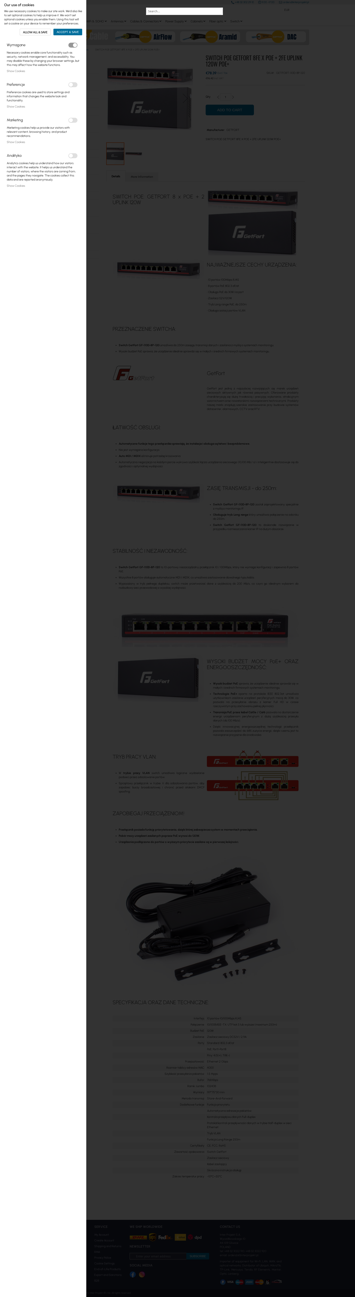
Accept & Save (68, 32)
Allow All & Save (35, 32)
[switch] (72, 45)
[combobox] (184, 11)
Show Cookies (16, 71)
